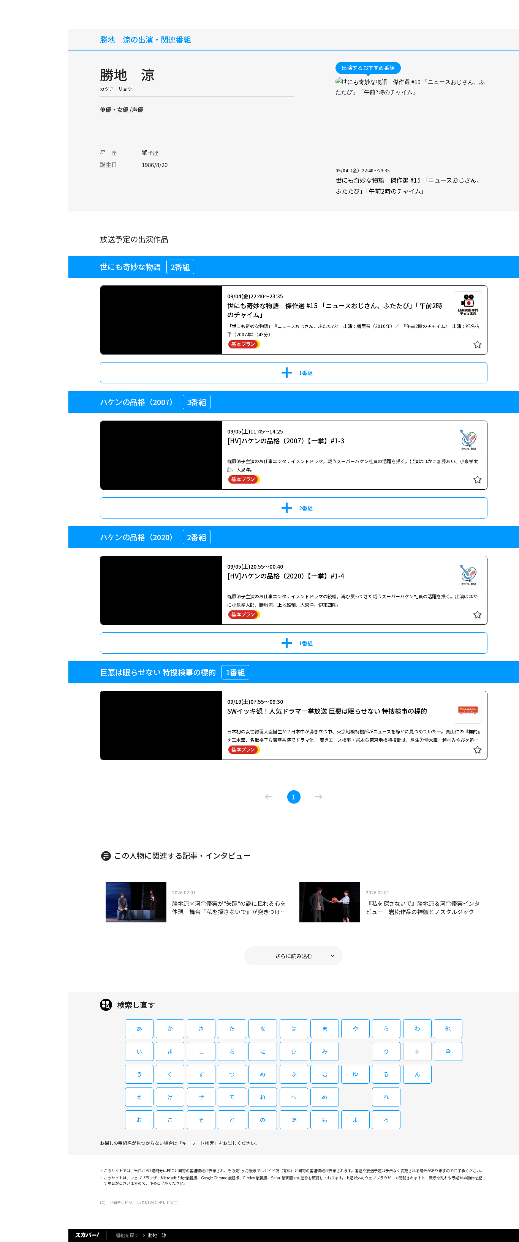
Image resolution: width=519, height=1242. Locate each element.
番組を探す (127, 1235)
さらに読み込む (293, 956)
